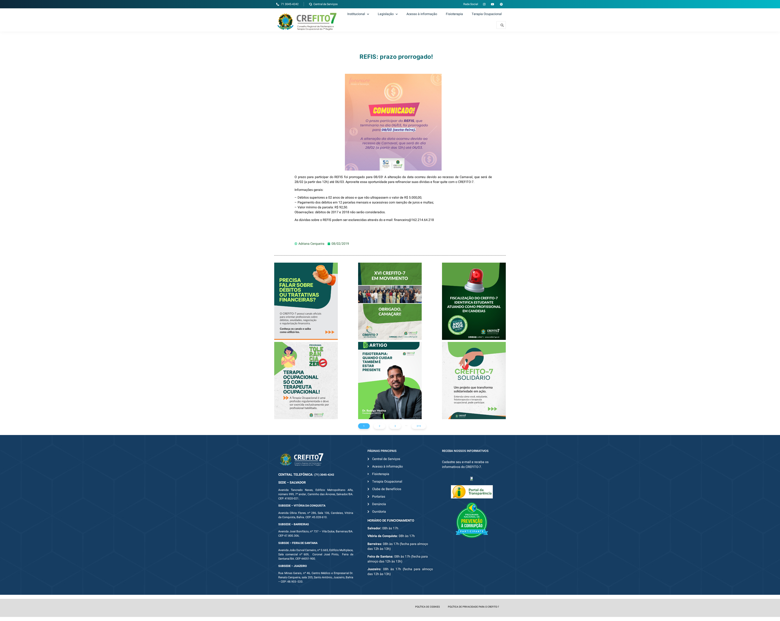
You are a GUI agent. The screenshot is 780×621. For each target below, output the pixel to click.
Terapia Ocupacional (487, 14)
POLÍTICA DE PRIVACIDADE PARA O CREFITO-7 (473, 607)
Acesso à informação (421, 14)
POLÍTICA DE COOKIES (427, 607)
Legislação (386, 14)
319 (419, 426)
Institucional (356, 14)
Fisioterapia (454, 14)
